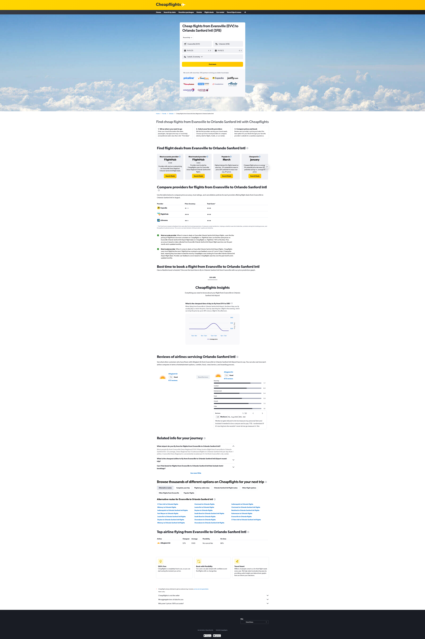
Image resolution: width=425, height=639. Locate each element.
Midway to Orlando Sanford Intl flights (171, 523)
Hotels (199, 12)
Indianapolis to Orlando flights (242, 504)
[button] (196, 50)
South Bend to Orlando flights (204, 516)
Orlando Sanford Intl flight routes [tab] (226, 488)
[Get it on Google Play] (207, 636)
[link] (170, 176)
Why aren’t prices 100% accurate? (171, 603)
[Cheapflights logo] (168, 5)
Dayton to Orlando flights (203, 510)
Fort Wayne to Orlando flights (167, 513)
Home (158, 12)
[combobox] (188, 37)
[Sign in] (245, 12)
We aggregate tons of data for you (170, 599)
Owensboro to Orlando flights (205, 520)
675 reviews (172, 380)
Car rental (220, 12)
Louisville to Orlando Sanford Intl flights (171, 516)
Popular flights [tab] (189, 493)
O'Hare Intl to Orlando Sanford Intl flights (246, 520)
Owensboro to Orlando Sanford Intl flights (209, 523)
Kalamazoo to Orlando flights (241, 513)
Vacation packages (186, 12)
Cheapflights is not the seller (169, 595)
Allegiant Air (173, 374)
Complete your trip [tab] (183, 488)
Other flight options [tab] (249, 488)
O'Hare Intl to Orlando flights (167, 504)
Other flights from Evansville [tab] (169, 493)
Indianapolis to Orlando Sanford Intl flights (172, 510)
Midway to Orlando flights (166, 507)
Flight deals (209, 12)
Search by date (170, 12)
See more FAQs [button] (195, 473)
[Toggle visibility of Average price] (212, 339)
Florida (164, 113)
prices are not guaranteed (201, 589)
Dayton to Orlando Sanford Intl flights (170, 520)
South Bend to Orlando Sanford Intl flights (209, 513)
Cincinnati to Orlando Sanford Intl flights (245, 507)
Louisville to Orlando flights (204, 507)
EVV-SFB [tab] (213, 277)
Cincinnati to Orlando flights (204, 504)
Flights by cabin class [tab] (201, 488)
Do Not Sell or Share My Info (205, 630)
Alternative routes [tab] (165, 488)
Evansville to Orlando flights (241, 516)
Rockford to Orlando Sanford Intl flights (245, 510)
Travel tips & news (234, 12)
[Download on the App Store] (216, 636)
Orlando (171, 113)
